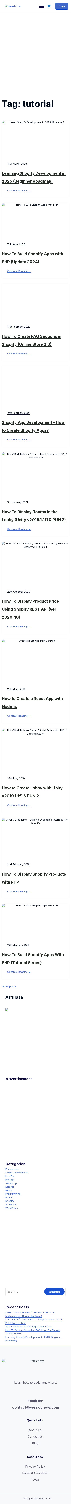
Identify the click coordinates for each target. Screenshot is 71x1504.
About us (35, 1430)
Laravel (9, 1186)
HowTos (10, 1176)
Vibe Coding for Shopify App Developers (28, 1326)
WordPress (11, 1207)
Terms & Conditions (35, 1473)
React (8, 1197)
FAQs (35, 1480)
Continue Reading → (19, 190)
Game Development (16, 1172)
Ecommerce (12, 1169)
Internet (9, 1179)
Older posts (9, 986)
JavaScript (11, 1183)
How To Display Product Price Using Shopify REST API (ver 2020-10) (30, 609)
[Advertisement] (35, 50)
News (8, 1190)
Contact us (35, 1436)
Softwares (11, 1204)
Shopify (9, 1200)
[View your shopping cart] (49, 6)
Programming (13, 1193)
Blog (35, 1443)
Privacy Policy (35, 1466)
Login (62, 6)
